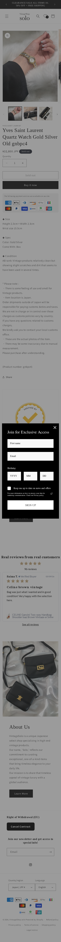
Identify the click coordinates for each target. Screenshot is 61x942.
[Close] (55, 427)
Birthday (11, 468)
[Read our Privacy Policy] (51, 494)
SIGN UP (30, 505)
